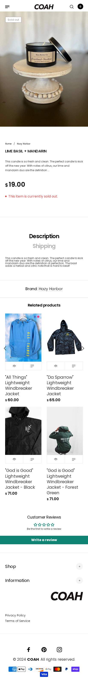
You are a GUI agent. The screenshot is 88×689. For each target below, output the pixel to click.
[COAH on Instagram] (59, 649)
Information (17, 580)
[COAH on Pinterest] (44, 649)
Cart (80, 6)
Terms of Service (17, 621)
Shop (10, 566)
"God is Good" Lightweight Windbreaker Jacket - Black (20, 478)
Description (44, 236)
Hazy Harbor (51, 288)
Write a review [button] (44, 539)
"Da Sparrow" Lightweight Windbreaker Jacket (60, 385)
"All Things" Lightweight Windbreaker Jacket (18, 385)
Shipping (44, 246)
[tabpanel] (44, 69)
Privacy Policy (15, 615)
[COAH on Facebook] (28, 649)
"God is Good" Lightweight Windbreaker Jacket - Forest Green (62, 481)
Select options (32, 366)
